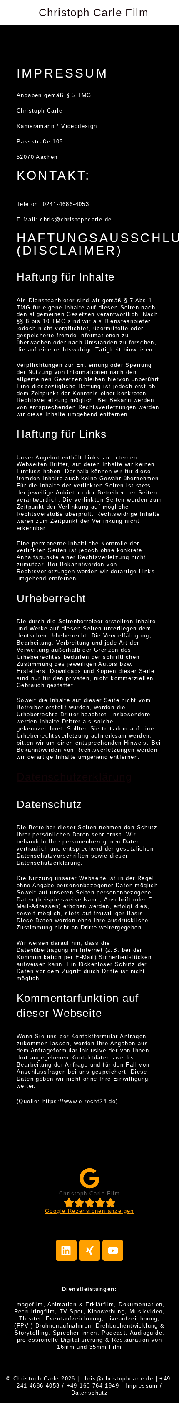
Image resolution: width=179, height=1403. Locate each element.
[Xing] (89, 1250)
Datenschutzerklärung (74, 777)
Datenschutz (89, 1393)
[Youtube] (112, 1250)
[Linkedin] (66, 1250)
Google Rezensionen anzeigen (89, 1211)
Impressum (141, 1386)
